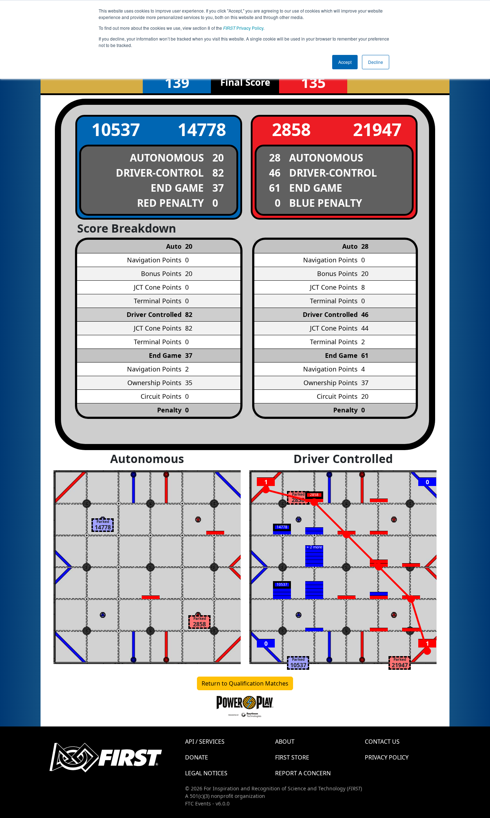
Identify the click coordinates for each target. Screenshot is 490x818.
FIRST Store (292, 757)
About (285, 741)
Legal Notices (206, 773)
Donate (196, 757)
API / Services (205, 741)
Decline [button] (375, 62)
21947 (377, 129)
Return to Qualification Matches (245, 683)
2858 (291, 129)
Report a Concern (303, 773)
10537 (115, 129)
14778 (202, 129)
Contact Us (382, 741)
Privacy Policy (243, 28)
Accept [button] (345, 62)
